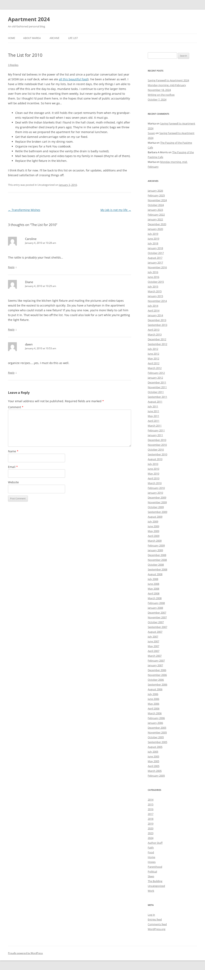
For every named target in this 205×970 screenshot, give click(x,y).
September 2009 (157, 512)
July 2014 (153, 305)
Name (13, 451)
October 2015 (156, 282)
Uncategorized (156, 886)
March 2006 (155, 713)
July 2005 (153, 751)
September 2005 (157, 742)
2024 (150, 838)
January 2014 (155, 315)
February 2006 (156, 718)
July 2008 (153, 579)
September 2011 (157, 397)
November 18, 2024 (159, 90)
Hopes (152, 862)
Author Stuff (155, 843)
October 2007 (156, 622)
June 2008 (153, 584)
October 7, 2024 (157, 99)
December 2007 (157, 612)
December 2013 (157, 320)
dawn (29, 344)
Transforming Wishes (24, 210)
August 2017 (155, 258)
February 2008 (156, 603)
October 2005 (156, 737)
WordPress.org (156, 929)
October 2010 (156, 449)
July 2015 (153, 286)
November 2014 (157, 301)
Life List (73, 38)
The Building (155, 881)
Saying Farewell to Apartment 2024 (168, 80)
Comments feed (157, 924)
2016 (150, 809)
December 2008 (157, 555)
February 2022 (156, 214)
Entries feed (155, 919)
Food (151, 852)
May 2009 (153, 531)
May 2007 (153, 646)
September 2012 (157, 344)
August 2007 (155, 632)
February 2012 (156, 373)
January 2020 (155, 229)
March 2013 (155, 334)
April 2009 (153, 536)
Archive (54, 38)
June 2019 (153, 238)
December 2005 (157, 727)
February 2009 (156, 545)
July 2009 (153, 521)
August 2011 (155, 401)
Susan (151, 133)
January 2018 (155, 248)
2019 (150, 823)
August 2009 (155, 516)
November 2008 (157, 560)
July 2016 (153, 272)
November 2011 (157, 387)
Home (11, 38)
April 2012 (153, 363)
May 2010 (153, 473)
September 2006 (157, 684)
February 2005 (156, 775)
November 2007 (157, 617)
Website (13, 482)
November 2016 (157, 267)
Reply (11, 267)
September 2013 (157, 325)
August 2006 (155, 689)
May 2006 (153, 703)
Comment (15, 407)
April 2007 (153, 651)
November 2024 (157, 200)
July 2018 (153, 243)
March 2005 (155, 771)
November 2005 (157, 732)
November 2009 (157, 502)
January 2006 (155, 723)
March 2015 (155, 291)
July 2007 (153, 636)
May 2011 (153, 416)
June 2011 (153, 411)
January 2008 (155, 608)
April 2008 (153, 593)
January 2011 (155, 435)
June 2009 (153, 526)
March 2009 (155, 540)
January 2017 (155, 262)
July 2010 (153, 464)
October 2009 (156, 507)
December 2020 (157, 224)
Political (152, 871)
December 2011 (157, 382)
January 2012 (155, 377)
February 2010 (156, 488)
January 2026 (155, 190)
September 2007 (157, 627)
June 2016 (153, 277)
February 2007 (156, 660)
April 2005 (153, 766)
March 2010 (155, 483)
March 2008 (155, 598)
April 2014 (153, 310)
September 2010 (157, 454)
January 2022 (155, 219)
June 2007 (153, 641)
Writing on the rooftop (161, 95)
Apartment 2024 (29, 19)
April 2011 (153, 421)
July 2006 (153, 694)
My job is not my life (115, 210)
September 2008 (157, 569)
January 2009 (155, 550)
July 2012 (153, 349)
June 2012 (153, 353)
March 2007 (155, 656)
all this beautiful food (73, 79)
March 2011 (155, 425)
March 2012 (155, 368)
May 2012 (153, 358)
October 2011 (156, 392)
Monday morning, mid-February (167, 85)
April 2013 (153, 329)
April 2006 (153, 708)
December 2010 (157, 440)
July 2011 (153, 406)
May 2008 (153, 588)
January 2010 (155, 492)
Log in (151, 914)
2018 (150, 819)
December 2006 (157, 670)
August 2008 (155, 574)
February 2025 (156, 195)
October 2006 (156, 679)
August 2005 (155, 747)
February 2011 (156, 430)
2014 (150, 799)
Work (151, 890)
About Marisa (32, 38)
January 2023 (155, 210)
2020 (150, 828)
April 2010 (153, 478)
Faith (151, 847)
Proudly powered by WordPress (25, 953)
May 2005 (153, 761)
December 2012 (157, 339)
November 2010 (157, 445)
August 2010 (155, 459)
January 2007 (155, 665)
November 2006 (157, 675)
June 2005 (153, 756)
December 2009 (157, 497)
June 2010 (153, 469)
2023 (150, 833)
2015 (150, 804)
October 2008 (156, 564)
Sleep (151, 876)
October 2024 (156, 205)
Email (13, 467)
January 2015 (155, 296)
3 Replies (13, 65)
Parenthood (155, 867)
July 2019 (153, 234)
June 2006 (153, 699)
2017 (150, 814)
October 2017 (156, 253)
